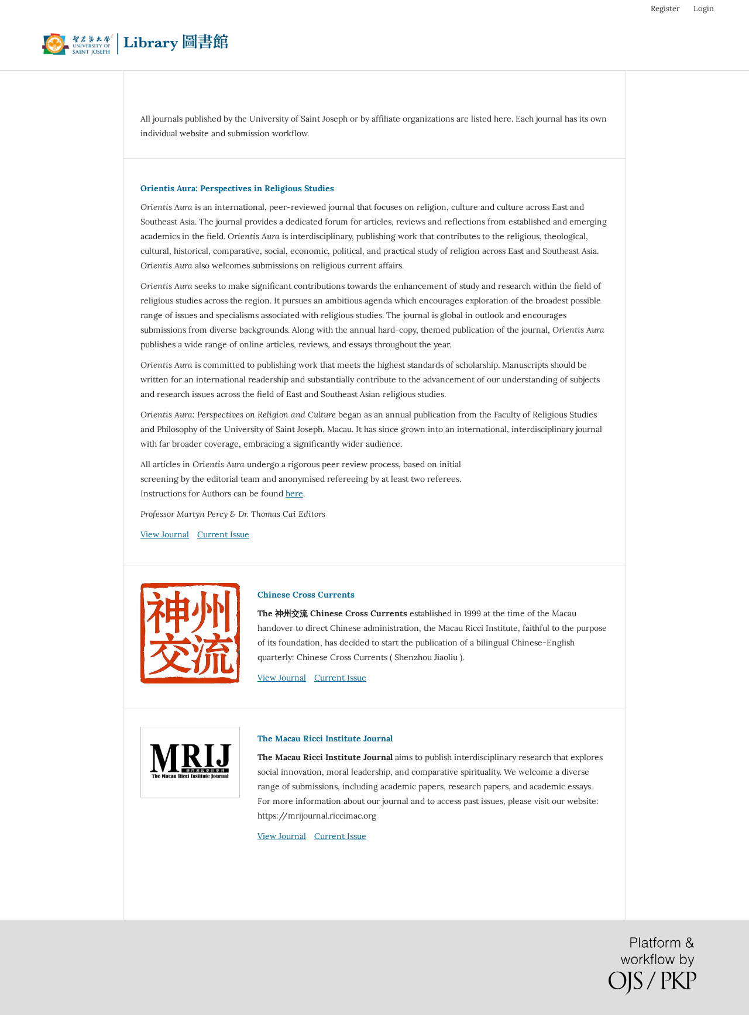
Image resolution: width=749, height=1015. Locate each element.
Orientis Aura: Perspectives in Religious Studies (237, 188)
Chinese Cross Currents (306, 594)
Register (665, 8)
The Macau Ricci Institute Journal (325, 738)
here (294, 493)
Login (703, 8)
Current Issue (223, 534)
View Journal (164, 534)
